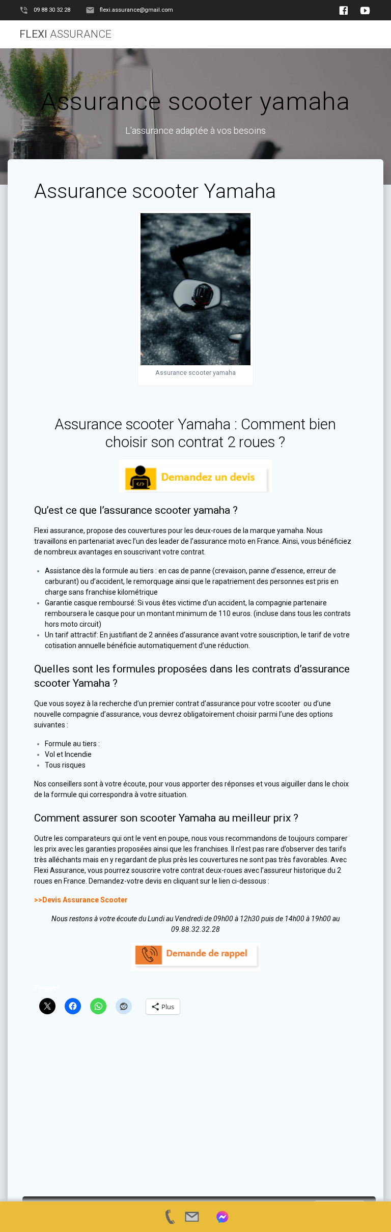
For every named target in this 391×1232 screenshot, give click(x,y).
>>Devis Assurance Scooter (81, 900)
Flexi (65, 34)
